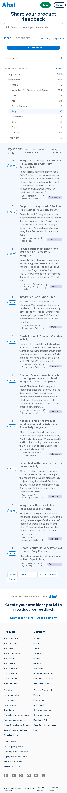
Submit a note (10, 742)
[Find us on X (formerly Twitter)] (21, 775)
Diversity (38, 658)
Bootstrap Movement (43, 673)
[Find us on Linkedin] (6, 775)
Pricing (37, 695)
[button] (41, 38)
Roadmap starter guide (14, 720)
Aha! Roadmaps (11, 638)
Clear (59, 68)
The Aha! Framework (43, 690)
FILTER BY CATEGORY (18, 68)
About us (38, 638)
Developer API (40, 720)
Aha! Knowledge (11, 673)
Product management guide (16, 715)
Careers (37, 653)
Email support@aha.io (14, 747)
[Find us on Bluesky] (36, 775)
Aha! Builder (9, 658)
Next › (53, 574)
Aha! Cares (38, 668)
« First (13, 574)
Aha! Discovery (10, 643)
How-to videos (11, 705)
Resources (23, 38)
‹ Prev (22, 574)
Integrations (39, 700)
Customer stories (41, 715)
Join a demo (47, 617)
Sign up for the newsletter (15, 756)
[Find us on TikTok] (43, 775)
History (37, 643)
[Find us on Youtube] (28, 775)
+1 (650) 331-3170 (12, 766)
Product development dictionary (18, 725)
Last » (12, 579)
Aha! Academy (10, 678)
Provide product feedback (16, 752)
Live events (9, 700)
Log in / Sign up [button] (54, 38)
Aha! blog (8, 690)
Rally (36, 198)
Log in (36, 730)
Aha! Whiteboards (12, 653)
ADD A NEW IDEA (34, 48)
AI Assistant (39, 705)
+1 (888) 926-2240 (13, 761)
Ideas (7, 38)
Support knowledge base (15, 730)
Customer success (42, 710)
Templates (9, 710)
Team (36, 648)
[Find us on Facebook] (13, 775)
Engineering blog (11, 695)
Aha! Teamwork (11, 668)
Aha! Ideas (8, 648)
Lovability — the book (43, 678)
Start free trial (22, 617)
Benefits (37, 663)
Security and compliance (45, 725)
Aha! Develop (10, 663)
